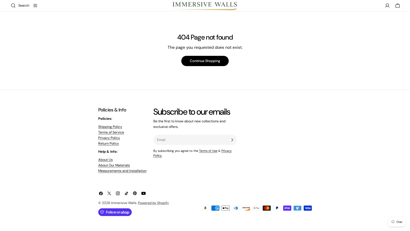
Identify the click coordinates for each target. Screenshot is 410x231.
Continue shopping (205, 61)
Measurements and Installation (122, 171)
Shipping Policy (110, 126)
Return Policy (108, 143)
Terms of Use (208, 151)
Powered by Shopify (153, 203)
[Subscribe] (232, 139)
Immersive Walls (123, 203)
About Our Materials (114, 165)
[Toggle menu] (35, 5)
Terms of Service (111, 132)
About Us (105, 159)
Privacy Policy (109, 138)
